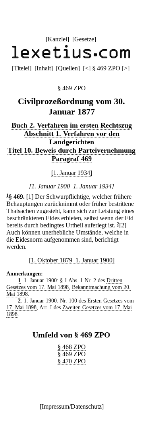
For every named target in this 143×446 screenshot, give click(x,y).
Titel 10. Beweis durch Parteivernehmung (71, 150)
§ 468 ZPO (72, 346)
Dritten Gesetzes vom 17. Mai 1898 (64, 283)
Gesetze (84, 39)
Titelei (21, 68)
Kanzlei (57, 39)
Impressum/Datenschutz (72, 406)
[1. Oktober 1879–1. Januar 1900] (71, 260)
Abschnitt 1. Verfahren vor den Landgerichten (72, 138)
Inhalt (44, 68)
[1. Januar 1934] (71, 172)
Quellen (68, 68)
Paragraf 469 (72, 159)
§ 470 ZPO (72, 361)
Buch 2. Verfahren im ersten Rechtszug (72, 125)
